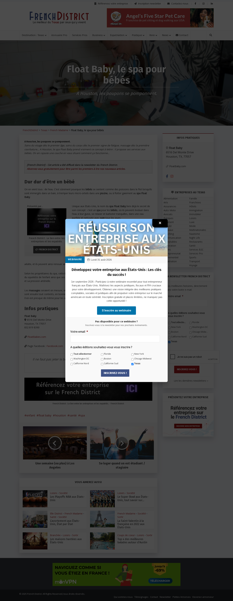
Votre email (79, 331)
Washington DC (81, 358)
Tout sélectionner (83, 353)
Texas (137, 363)
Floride (107, 353)
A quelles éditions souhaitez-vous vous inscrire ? (101, 347)
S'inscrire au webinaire (116, 310)
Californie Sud (111, 363)
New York (139, 353)
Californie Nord (81, 363)
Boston (107, 358)
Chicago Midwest (142, 358)
